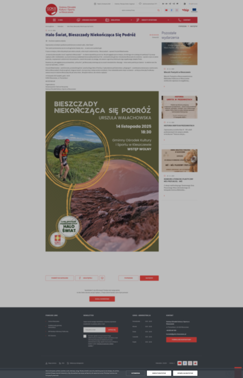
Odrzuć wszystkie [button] (159, 373)
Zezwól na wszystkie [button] (185, 373)
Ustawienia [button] (135, 373)
